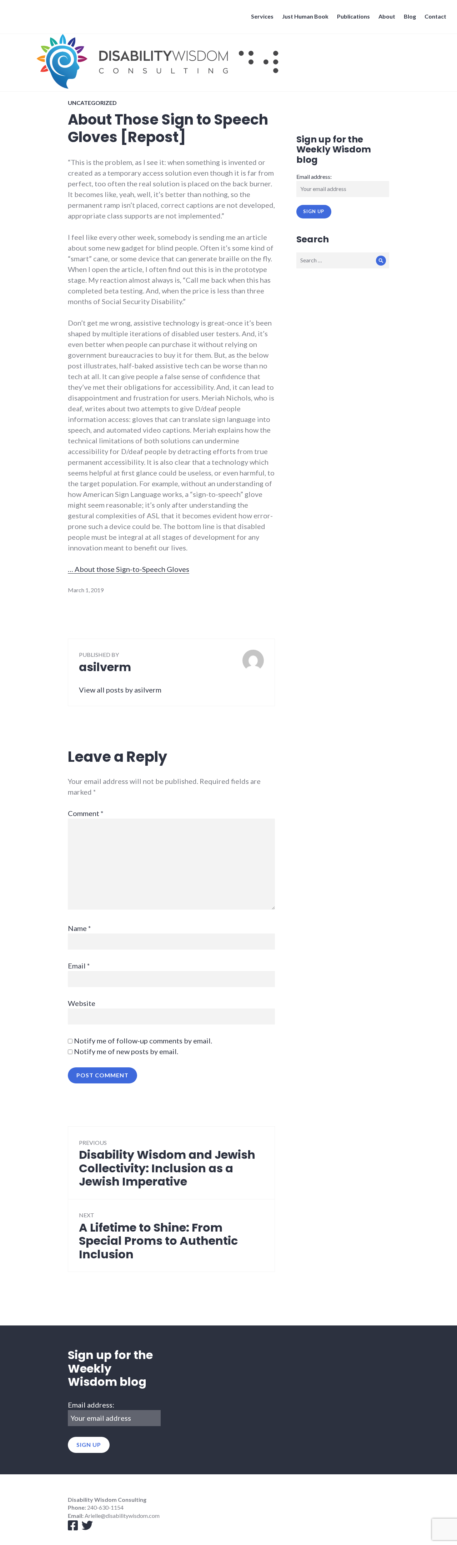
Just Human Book (305, 16)
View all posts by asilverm (120, 689)
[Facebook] (73, 1527)
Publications (353, 16)
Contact (435, 16)
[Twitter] (85, 1527)
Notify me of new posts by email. (126, 1051)
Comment (86, 813)
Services (262, 16)
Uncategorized (92, 102)
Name (79, 928)
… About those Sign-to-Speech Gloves (128, 569)
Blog (410, 16)
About (386, 16)
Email (79, 965)
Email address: (314, 176)
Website (81, 1003)
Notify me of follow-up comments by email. (143, 1040)
